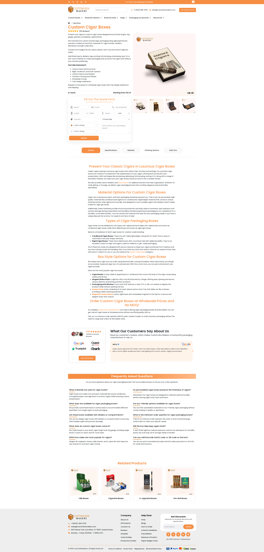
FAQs (143, 520)
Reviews (124, 530)
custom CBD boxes (137, 252)
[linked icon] (183, 534)
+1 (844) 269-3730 (141, 10)
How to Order (146, 527)
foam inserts (123, 182)
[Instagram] (77, 2)
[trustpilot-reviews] (79, 349)
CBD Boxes (84, 498)
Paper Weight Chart (149, 541)
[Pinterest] (86, 2)
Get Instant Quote (187, 10)
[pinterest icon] (188, 534)
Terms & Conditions (115, 549)
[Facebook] (69, 2)
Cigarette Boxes (116, 498)
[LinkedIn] (81, 2)
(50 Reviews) (84, 31)
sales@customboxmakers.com (163, 10)
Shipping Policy (139, 549)
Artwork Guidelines (149, 530)
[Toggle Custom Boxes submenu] (82, 18)
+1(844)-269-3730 (78, 523)
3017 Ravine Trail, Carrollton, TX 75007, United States (92, 530)
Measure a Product (149, 537)
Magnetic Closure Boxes (102, 294)
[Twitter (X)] (73, 2)
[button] (110, 351)
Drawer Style (97, 289)
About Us (124, 520)
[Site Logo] (79, 10)
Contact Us (125, 527)
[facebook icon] (168, 534)
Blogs (143, 523)
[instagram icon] (178, 534)
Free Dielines (146, 534)
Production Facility (128, 541)
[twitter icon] (173, 534)
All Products (126, 523)
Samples (124, 534)
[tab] (91, 150)
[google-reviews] (79, 343)
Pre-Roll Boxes (180, 498)
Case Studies (126, 537)
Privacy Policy (128, 549)
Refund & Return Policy (153, 549)
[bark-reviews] (95, 348)
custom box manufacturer (109, 310)
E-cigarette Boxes (148, 498)
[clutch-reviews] (95, 343)
